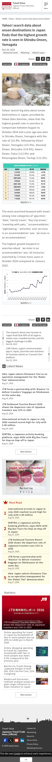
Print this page (40, 64)
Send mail (7, 64)
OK (26, 759)
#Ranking (25, 52)
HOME (4, 18)
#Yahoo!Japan (38, 52)
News (11, 18)
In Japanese (23, 64)
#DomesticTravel (10, 52)
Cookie (17, 753)
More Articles (26, 451)
